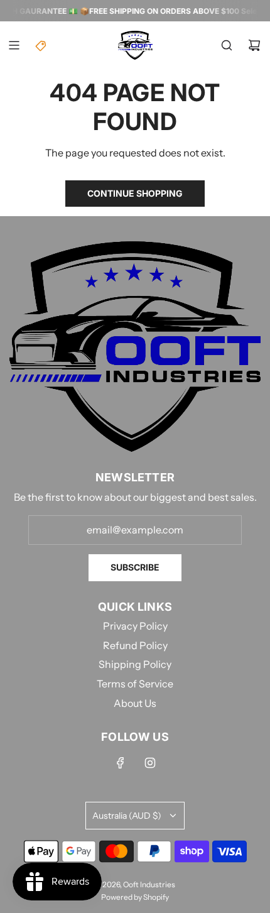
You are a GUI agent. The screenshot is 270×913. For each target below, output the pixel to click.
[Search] (226, 45)
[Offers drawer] (41, 45)
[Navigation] (14, 45)
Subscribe (135, 567)
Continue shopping (135, 193)
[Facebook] (120, 763)
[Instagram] (150, 763)
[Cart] (254, 45)
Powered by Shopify (135, 897)
